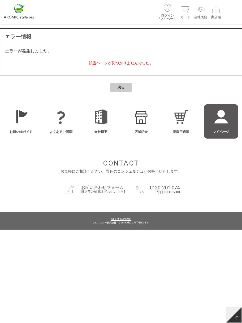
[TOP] (234, 315)
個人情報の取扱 (121, 219)
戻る (121, 87)
